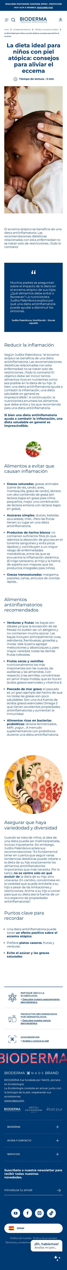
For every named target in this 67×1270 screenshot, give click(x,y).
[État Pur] (55, 1110)
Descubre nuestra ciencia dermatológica (36, 1022)
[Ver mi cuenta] (60, 19)
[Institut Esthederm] (33, 1110)
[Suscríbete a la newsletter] (59, 1190)
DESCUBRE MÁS (45, 7)
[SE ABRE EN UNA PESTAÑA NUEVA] (35, 1073)
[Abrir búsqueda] (13, 20)
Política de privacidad (45, 1238)
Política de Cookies (20, 1238)
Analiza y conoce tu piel (35, 1040)
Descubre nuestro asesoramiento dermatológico (40, 1001)
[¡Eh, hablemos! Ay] (57, 1258)
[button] (33, 1127)
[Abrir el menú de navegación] (6, 20)
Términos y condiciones (18, 1242)
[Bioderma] (12, 1110)
